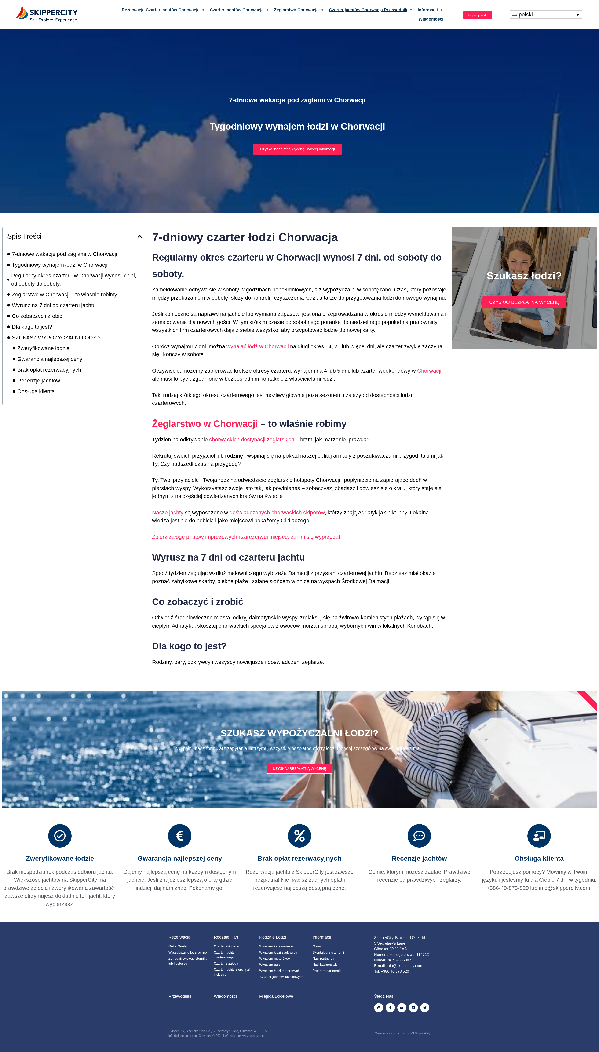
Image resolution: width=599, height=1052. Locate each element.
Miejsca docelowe (276, 996)
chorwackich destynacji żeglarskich (251, 440)
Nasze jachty (167, 513)
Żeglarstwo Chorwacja (296, 9)
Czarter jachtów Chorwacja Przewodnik (368, 9)
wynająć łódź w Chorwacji (257, 346)
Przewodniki (179, 996)
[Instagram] (378, 1007)
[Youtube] (401, 1007)
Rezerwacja (179, 937)
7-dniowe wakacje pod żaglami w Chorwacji (64, 254)
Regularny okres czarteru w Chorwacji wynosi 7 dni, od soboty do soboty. (73, 280)
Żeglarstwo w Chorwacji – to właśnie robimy (64, 294)
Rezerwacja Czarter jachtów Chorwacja (161, 9)
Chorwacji (429, 371)
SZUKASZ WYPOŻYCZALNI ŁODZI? (56, 338)
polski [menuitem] (526, 14)
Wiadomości (431, 19)
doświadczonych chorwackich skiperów (277, 513)
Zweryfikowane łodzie (43, 348)
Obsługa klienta (36, 391)
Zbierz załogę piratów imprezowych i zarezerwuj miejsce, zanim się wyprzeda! (246, 537)
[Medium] (413, 1007)
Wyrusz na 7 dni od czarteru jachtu (54, 305)
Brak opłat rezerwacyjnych (49, 370)
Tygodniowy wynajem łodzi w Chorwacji (59, 265)
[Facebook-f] (390, 1007)
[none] (546, 14)
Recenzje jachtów (38, 381)
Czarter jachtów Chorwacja (237, 9)
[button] (139, 236)
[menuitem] (546, 14)
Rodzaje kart (226, 937)
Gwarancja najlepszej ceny (49, 359)
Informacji (428, 9)
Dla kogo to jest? (32, 327)
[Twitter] (424, 1007)
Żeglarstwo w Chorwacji (205, 424)
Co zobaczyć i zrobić (37, 316)
